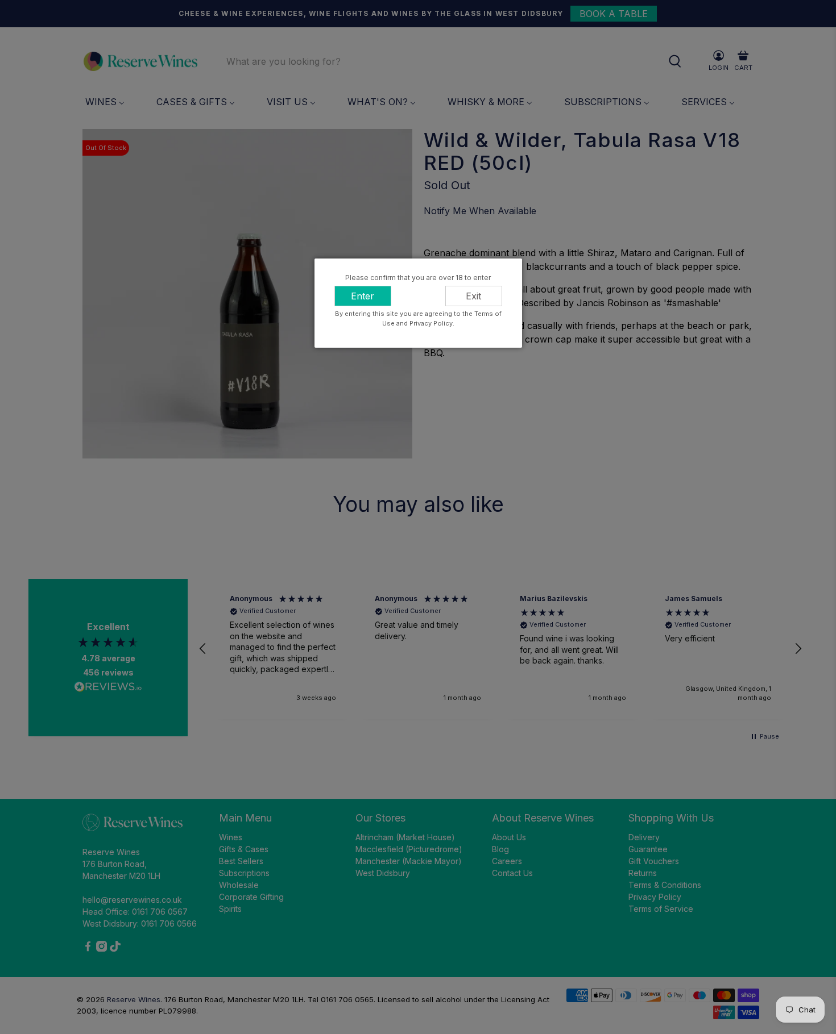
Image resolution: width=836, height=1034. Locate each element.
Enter (362, 296)
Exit (473, 296)
